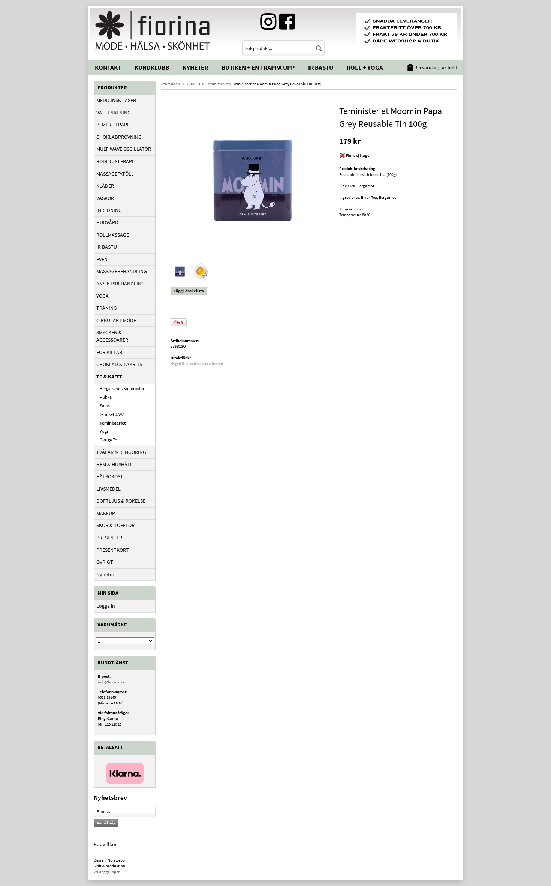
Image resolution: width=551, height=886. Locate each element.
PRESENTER (109, 537)
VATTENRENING (113, 112)
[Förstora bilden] (252, 179)
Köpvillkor (105, 844)
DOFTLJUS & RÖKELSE (120, 500)
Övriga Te (108, 440)
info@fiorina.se (111, 682)
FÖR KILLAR (109, 352)
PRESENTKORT (112, 550)
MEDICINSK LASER (116, 100)
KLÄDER (105, 185)
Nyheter (195, 67)
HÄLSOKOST (109, 476)
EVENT (103, 259)
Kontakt (108, 67)
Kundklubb (152, 67)
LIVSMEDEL (108, 488)
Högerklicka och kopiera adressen (197, 363)
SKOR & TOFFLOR (115, 525)
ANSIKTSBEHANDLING (120, 283)
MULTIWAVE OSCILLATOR (123, 149)
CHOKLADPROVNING (119, 137)
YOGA (102, 296)
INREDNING (109, 210)
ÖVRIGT (104, 562)
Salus (105, 405)
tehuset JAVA (112, 414)
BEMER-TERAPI (112, 124)
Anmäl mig (106, 823)
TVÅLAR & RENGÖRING (121, 452)
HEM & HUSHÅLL (114, 464)
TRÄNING (106, 308)
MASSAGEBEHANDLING (121, 271)
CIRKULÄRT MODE (116, 320)
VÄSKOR (105, 198)
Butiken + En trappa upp (258, 67)
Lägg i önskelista (189, 290)
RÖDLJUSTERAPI (114, 161)
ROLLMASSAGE (112, 234)
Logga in (105, 605)
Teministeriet (113, 423)
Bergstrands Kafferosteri (122, 388)
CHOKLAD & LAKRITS (119, 364)
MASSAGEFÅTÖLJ (115, 173)
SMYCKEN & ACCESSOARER (112, 336)
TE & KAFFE (109, 376)
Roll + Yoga (365, 67)
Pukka (106, 397)
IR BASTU (106, 246)
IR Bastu (320, 67)
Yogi (104, 431)
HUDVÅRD (107, 222)
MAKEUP (105, 513)
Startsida (169, 83)
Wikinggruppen (107, 871)
